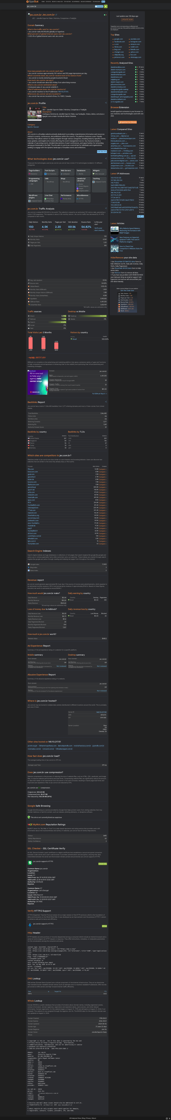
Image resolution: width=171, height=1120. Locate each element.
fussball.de (31, 526)
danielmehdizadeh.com (119, 92)
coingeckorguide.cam (118, 94)
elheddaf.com (33, 539)
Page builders (34, 171)
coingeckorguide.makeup (119, 89)
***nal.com (31, 510)
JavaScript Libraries (81, 180)
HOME (43, 1)
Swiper (81, 188)
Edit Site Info (102, 152)
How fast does (44, 756)
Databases (81, 171)
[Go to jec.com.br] (56, 15)
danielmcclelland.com (118, 99)
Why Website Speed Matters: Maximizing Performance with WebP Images (130, 230)
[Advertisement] (67, 54)
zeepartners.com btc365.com (122, 166)
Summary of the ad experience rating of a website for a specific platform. (52, 650)
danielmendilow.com (118, 67)
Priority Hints (67, 199)
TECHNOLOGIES (96, 1)
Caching (96, 179)
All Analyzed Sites (75, 1118)
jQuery (81, 184)
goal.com (31, 474)
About (94, 1118)
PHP (32, 184)
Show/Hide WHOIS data (123, 268)
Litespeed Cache (100, 182)
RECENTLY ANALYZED (57, 1)
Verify (39, 911)
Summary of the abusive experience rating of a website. (46, 679)
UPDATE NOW (127, 19)
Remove (118, 273)
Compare (100, 6)
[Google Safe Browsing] (29, 817)
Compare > (103, 469)
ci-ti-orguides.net (117, 102)
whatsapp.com (136, 57)
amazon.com (135, 44)
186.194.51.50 (116, 193)
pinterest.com (119, 57)
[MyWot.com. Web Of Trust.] (30, 825)
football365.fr (33, 531)
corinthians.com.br (34, 536)
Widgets (96, 171)
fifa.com (31, 469)
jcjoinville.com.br (98, 746)
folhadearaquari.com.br (64, 749)
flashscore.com (33, 485)
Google (39, 806)
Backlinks (36, 402)
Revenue (36, 580)
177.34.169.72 (115, 198)
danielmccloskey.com (118, 87)
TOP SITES (48, 1)
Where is (42, 701)
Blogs (63, 179)
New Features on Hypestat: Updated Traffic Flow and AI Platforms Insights (129, 239)
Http (34, 932)
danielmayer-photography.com (122, 97)
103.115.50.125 (116, 178)
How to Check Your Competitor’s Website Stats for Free (131, 248)
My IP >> (140, 216)
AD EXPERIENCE (76, 1)
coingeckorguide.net (118, 72)
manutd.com (32, 513)
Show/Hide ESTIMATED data (125, 262)
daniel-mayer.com (117, 82)
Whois (35, 1000)
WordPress (50, 182)
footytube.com (33, 544)
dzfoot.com (32, 533)
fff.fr (29, 503)
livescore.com (33, 472)
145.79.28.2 (115, 183)
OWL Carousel (99, 174)
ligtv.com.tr (32, 541)
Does (45, 772)
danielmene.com (116, 77)
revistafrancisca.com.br (82, 746)
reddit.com (134, 47)
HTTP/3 (81, 199)
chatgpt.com (119, 52)
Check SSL (103, 864)
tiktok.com (118, 47)
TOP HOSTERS (67, 1)
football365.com (34, 505)
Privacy (88, 1118)
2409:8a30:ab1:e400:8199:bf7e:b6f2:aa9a (126, 207)
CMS (46, 179)
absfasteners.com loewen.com (123, 163)
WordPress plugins (33, 196)
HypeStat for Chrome (129, 122)
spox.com (31, 500)
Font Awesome (51, 174)
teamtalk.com (33, 497)
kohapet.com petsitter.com (121, 153)
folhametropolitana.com (47, 746)
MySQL (81, 174)
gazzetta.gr (32, 487)
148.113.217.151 (63, 92)
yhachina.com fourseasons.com (123, 146)
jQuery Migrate (83, 186)
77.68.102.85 (115, 203)
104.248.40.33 (116, 205)
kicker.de (31, 479)
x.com (116, 44)
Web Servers (66, 171)
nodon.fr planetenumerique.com (123, 138)
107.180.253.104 (116, 180)
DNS (34, 978)
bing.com (117, 50)
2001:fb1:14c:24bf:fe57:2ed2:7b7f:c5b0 (125, 188)
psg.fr (30, 528)
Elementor (34, 174)
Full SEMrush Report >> (99, 394)
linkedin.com (135, 50)
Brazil (75, 339)
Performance (66, 195)
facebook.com (119, 42)
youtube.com (135, 39)
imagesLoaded (83, 191)
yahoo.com (135, 52)
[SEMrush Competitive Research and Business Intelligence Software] (37, 358)
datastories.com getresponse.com (124, 168)
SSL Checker (46, 848)
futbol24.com (33, 495)
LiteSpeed (66, 174)
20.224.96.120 (116, 212)
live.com (133, 55)
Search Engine (39, 551)
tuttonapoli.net (33, 508)
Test (105, 926)
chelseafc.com (33, 521)
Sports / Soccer (33, 127)
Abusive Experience (42, 674)
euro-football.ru (33, 523)
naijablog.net (115, 80)
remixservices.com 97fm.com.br (123, 158)
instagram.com (136, 42)
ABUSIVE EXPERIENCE (86, 1)
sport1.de (31, 490)
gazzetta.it (31, 477)
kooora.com (32, 482)
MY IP (103, 1)
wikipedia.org (119, 55)
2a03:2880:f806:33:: (118, 185)
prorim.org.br (32, 746)
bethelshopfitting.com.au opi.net (123, 156)
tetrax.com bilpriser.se (120, 136)
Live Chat (48, 195)
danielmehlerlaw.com (118, 75)
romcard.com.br (48, 749)
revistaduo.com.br (34, 749)
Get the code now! (127, 291)
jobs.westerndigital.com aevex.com (124, 161)
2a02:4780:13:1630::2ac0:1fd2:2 (122, 200)
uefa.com (31, 492)
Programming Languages (34, 180)
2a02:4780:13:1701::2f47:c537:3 (122, 210)
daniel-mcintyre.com (118, 70)
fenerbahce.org (33, 515)
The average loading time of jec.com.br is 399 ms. (44, 760)
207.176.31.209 (116, 195)
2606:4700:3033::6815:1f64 (121, 190)
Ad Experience (39, 645)
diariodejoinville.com (65, 746)
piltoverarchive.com (118, 85)
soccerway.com (33, 518)
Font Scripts (50, 171)
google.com (118, 39)
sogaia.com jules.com (119, 143)
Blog (83, 1118)
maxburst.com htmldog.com (122, 151)
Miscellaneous (82, 195)
